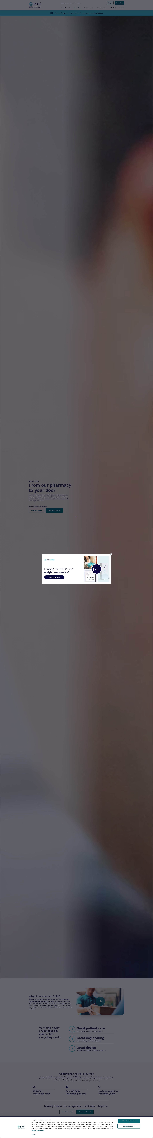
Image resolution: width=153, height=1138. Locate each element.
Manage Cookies (128, 1126)
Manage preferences (38, 1130)
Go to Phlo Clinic (54, 577)
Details (34, 1135)
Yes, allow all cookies (129, 1121)
